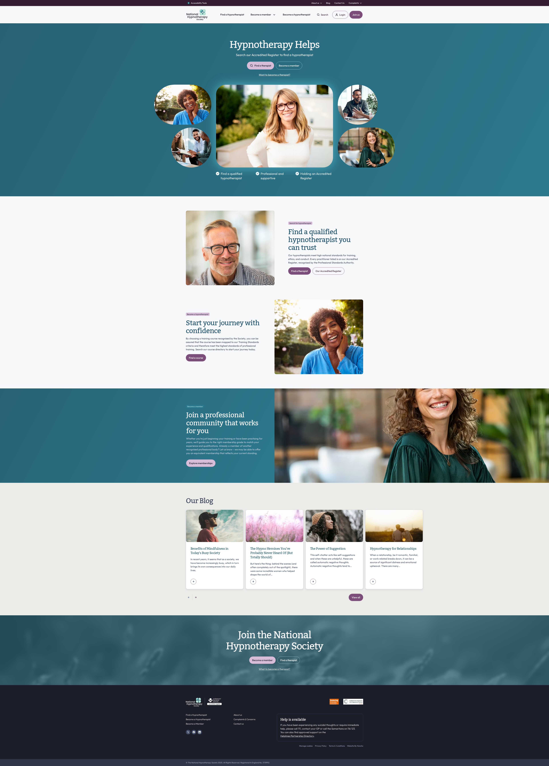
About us (238, 715)
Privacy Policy (321, 746)
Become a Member (195, 724)
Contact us (239, 724)
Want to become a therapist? (274, 74)
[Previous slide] (189, 597)
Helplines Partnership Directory (297, 735)
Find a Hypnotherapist (196, 715)
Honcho (360, 746)
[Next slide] (196, 597)
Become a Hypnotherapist (198, 719)
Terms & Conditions (337, 746)
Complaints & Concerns (244, 719)
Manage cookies (306, 746)
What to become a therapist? (274, 669)
